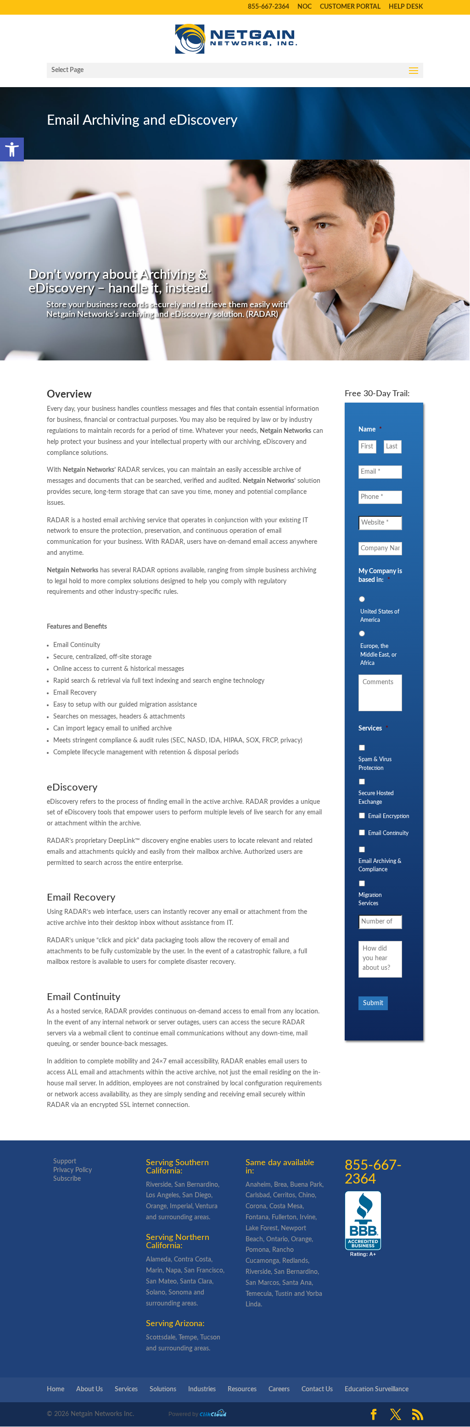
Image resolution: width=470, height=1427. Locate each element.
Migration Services (370, 899)
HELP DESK (406, 7)
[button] (12, 149)
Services (373, 728)
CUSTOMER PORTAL (350, 7)
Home (55, 1389)
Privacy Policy (72, 1170)
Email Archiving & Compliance (380, 865)
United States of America (379, 616)
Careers (279, 1389)
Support (64, 1161)
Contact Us (317, 1389)
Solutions (163, 1389)
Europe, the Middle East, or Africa (378, 654)
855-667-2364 (268, 7)
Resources (242, 1389)
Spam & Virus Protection (375, 763)
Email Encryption (388, 816)
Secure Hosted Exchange (376, 797)
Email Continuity (388, 833)
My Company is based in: (380, 575)
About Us (89, 1389)
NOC (304, 7)
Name (370, 429)
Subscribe (67, 1179)
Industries (202, 1389)
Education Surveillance (376, 1389)
